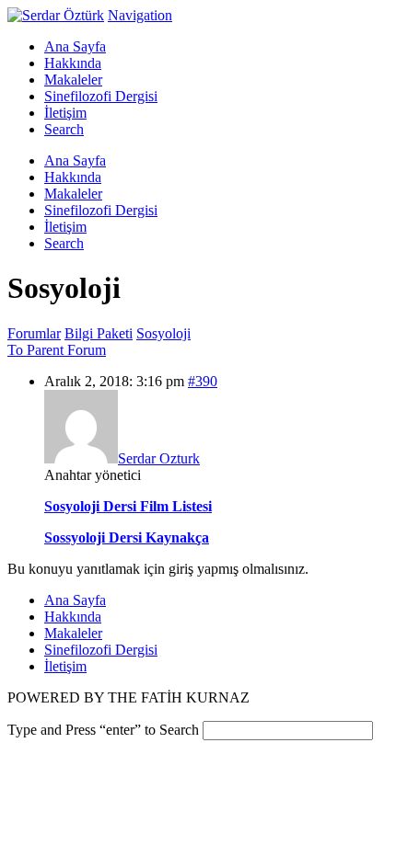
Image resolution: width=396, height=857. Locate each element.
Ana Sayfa (75, 600)
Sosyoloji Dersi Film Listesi (128, 506)
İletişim (65, 666)
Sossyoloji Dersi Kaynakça (126, 537)
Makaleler (73, 633)
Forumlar (34, 333)
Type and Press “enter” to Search (103, 729)
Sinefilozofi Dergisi (100, 649)
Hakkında (72, 616)
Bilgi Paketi (98, 333)
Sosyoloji (163, 333)
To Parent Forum (56, 350)
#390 (202, 381)
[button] (140, 15)
